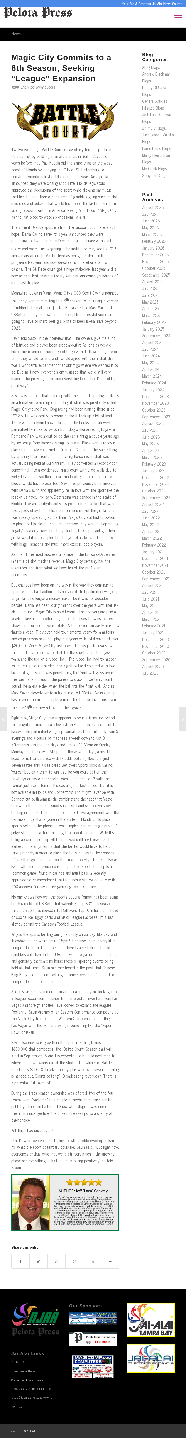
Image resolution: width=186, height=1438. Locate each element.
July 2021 (150, 592)
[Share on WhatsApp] (56, 1261)
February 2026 (154, 240)
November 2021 (155, 565)
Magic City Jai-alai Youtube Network (31, 1397)
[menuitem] (176, 17)
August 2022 (153, 504)
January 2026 (153, 247)
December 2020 (155, 639)
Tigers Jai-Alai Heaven (24, 1371)
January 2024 (153, 389)
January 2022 (153, 551)
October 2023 (154, 409)
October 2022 (154, 490)
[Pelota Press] (38, 17)
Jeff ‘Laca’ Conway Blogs (33, 87)
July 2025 (150, 288)
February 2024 (154, 382)
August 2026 (153, 207)
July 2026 (150, 214)
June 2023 (151, 436)
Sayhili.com (17, 1406)
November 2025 (155, 261)
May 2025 (150, 301)
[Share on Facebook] (20, 1261)
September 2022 (156, 497)
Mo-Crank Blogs (154, 168)
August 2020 (153, 666)
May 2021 (150, 605)
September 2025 (156, 274)
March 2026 (152, 234)
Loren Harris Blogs (156, 148)
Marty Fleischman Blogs (156, 158)
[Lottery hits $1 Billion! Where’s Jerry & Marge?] (182, 719)
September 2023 (156, 416)
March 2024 (152, 375)
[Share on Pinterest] (74, 1261)
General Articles (154, 100)
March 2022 (152, 537)
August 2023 (153, 423)
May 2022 (150, 524)
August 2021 (152, 585)
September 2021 (156, 578)
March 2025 (152, 315)
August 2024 (153, 342)
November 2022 (155, 484)
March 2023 (152, 457)
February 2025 (154, 322)
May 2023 (150, 443)
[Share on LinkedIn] (92, 1261)
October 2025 (153, 268)
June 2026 (151, 220)
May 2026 (150, 227)
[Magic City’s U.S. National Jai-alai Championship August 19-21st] (3, 719)
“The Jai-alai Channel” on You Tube (31, 1388)
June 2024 (151, 355)
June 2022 (151, 517)
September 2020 (156, 659)
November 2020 (155, 646)
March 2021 (151, 619)
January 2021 (153, 632)
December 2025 (155, 254)
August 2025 (153, 281)
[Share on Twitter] (38, 1261)
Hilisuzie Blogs (153, 107)
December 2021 (155, 558)
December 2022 (155, 477)
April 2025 (150, 308)
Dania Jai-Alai (19, 1362)
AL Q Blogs (151, 67)
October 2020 (154, 652)
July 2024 (150, 349)
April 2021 (150, 612)
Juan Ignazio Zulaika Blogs (158, 138)
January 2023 (153, 470)
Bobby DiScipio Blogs (154, 90)
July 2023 (150, 430)
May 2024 (150, 362)
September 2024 (156, 335)
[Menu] (176, 17)
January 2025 (153, 328)
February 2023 (154, 463)
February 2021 (153, 625)
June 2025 (151, 295)
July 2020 (150, 672)
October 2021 (153, 571)
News (16, 34)
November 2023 (155, 402)
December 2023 (155, 396)
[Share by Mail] (110, 1261)
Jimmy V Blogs (154, 128)
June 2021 (150, 598)
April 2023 (150, 450)
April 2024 (150, 369)
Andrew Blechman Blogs (156, 77)
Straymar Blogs (154, 175)
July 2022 (150, 511)
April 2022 (150, 531)
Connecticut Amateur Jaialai (27, 1380)
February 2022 (154, 544)
